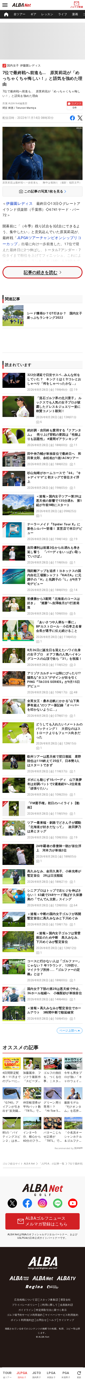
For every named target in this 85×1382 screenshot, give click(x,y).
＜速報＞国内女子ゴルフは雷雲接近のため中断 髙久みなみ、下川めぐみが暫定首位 (58, 937)
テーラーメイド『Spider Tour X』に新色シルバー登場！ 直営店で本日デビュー (54, 528)
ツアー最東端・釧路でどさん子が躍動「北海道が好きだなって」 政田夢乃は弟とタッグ (54, 827)
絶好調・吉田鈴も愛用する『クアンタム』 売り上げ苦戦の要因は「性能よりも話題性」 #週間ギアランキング (54, 434)
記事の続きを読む (40, 272)
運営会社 (65, 1299)
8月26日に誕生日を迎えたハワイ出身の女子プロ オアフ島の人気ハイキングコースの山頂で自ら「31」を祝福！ (54, 654)
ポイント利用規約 (21, 1320)
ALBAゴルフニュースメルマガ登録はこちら (46, 1221)
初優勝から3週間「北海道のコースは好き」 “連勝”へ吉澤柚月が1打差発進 (53, 603)
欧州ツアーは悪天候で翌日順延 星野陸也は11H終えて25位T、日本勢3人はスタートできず (54, 761)
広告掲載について (24, 1299)
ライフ (62, 14)
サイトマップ (66, 1320)
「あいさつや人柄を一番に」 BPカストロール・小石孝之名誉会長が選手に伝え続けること (59, 626)
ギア (34, 14)
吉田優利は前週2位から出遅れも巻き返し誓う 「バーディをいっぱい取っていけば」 (54, 552)
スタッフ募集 (47, 1299)
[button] (42, 382)
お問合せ (41, 1320)
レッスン (47, 14)
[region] (42, 14)
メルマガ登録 (76, 7)
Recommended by (64, 1148)
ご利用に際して (49, 1304)
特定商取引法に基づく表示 (51, 1310)
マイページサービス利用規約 (61, 1314)
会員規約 (65, 1304)
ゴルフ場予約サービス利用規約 (25, 1314)
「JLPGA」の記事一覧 (52, 1163)
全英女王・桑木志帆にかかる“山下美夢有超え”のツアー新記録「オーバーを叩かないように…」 (53, 705)
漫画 (75, 14)
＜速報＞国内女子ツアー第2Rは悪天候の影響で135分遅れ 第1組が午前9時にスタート (59, 501)
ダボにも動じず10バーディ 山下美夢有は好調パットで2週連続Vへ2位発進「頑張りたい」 (54, 784)
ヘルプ (53, 1320)
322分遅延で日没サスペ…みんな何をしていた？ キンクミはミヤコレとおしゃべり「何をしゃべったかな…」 (54, 379)
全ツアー (20, 14)
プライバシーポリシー (25, 1304)
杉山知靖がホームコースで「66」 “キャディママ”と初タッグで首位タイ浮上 (54, 477)
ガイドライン (26, 1310)
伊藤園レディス (19, 203)
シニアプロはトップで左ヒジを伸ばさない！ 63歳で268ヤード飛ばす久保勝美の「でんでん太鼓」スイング (54, 895)
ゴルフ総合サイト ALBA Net (18, 1163)
